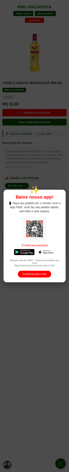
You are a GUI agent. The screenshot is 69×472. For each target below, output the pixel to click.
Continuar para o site (34, 274)
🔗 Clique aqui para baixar (34, 245)
